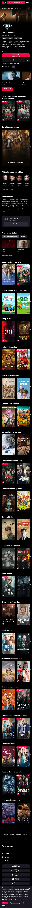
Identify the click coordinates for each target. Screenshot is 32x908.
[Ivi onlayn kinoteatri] (4, 2)
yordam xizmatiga (15, 903)
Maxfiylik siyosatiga (23, 896)
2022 (6, 36)
